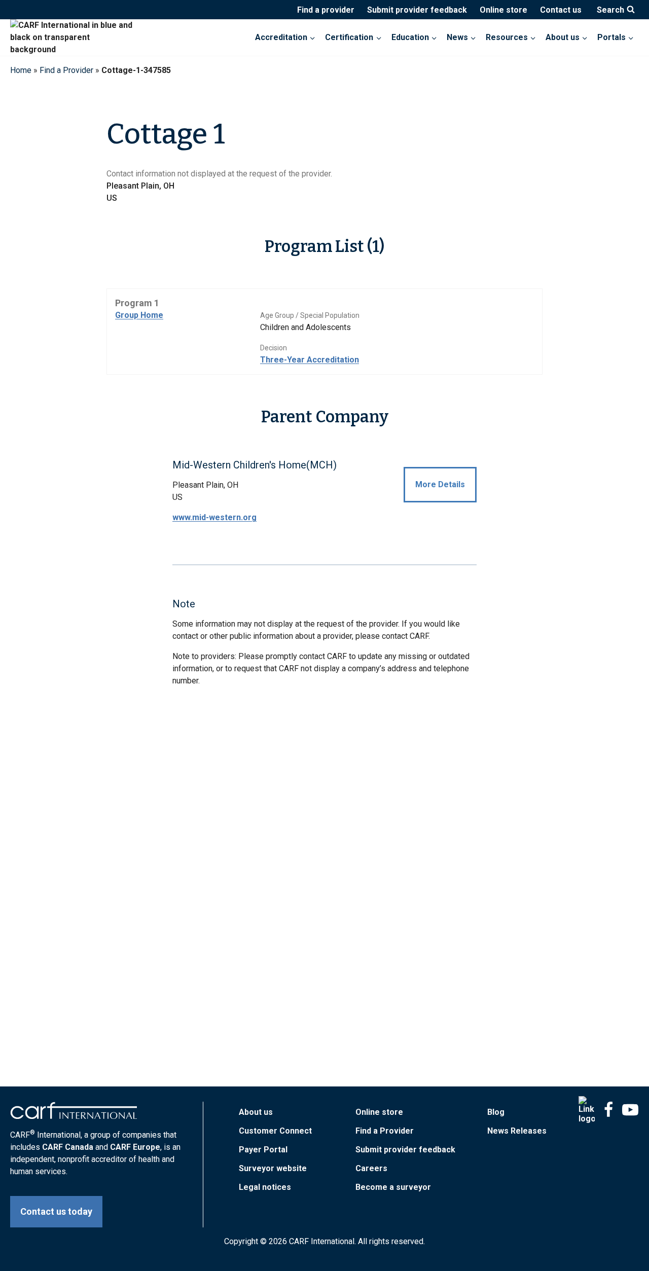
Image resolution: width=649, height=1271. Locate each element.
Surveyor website (273, 1168)
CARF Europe (135, 1147)
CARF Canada (67, 1147)
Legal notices (265, 1187)
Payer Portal (263, 1149)
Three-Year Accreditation (309, 360)
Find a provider (325, 10)
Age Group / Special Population (309, 315)
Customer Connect (275, 1131)
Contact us (561, 10)
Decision (273, 348)
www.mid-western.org (214, 517)
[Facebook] (608, 1110)
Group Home (139, 315)
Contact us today (56, 1211)
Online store (503, 10)
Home (20, 70)
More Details (440, 484)
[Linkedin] (587, 1110)
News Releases (517, 1131)
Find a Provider (66, 70)
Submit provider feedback (417, 10)
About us (256, 1112)
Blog (495, 1112)
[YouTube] (630, 1110)
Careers (371, 1168)
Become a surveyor (393, 1187)
